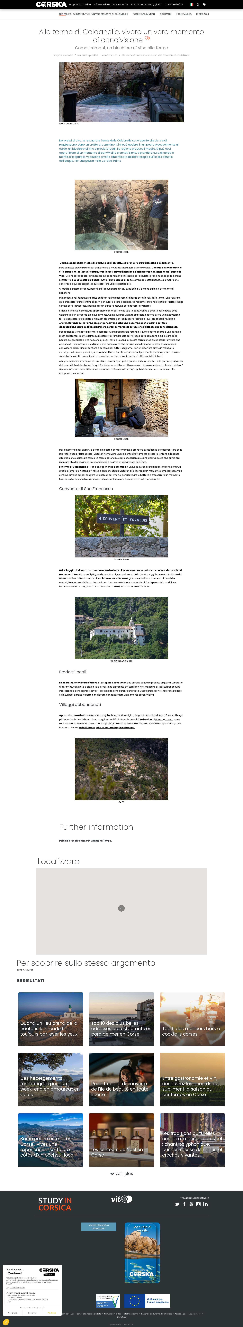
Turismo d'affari (174, 4)
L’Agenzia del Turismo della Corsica (156, 1314)
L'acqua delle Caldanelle (167, 267)
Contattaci (121, 1317)
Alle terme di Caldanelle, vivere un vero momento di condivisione (155, 55)
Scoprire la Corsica (80, 4)
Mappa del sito (195, 1314)
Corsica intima (109, 55)
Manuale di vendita (112, 1314)
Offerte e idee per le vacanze (111, 4)
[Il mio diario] (204, 4)
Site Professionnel (131, 1314)
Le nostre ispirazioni (87, 55)
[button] (198, 4)
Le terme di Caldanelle (72, 466)
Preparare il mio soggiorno (146, 4)
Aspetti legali (180, 1314)
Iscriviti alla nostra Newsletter (99, 1226)
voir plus (123, 1173)
